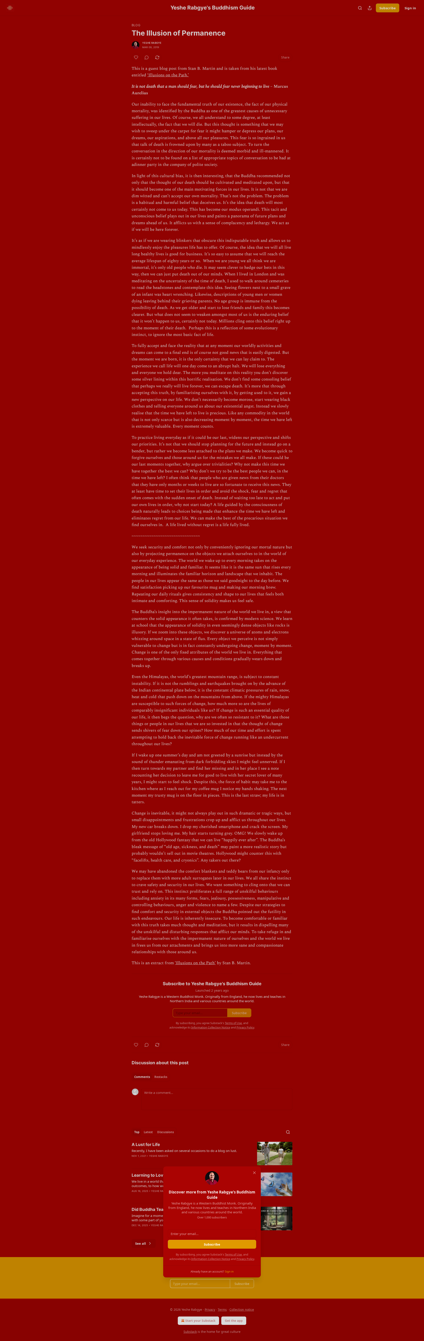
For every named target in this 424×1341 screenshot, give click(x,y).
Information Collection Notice (210, 1259)
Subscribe (212, 1244)
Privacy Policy (245, 1259)
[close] (254, 1172)
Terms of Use (233, 1254)
